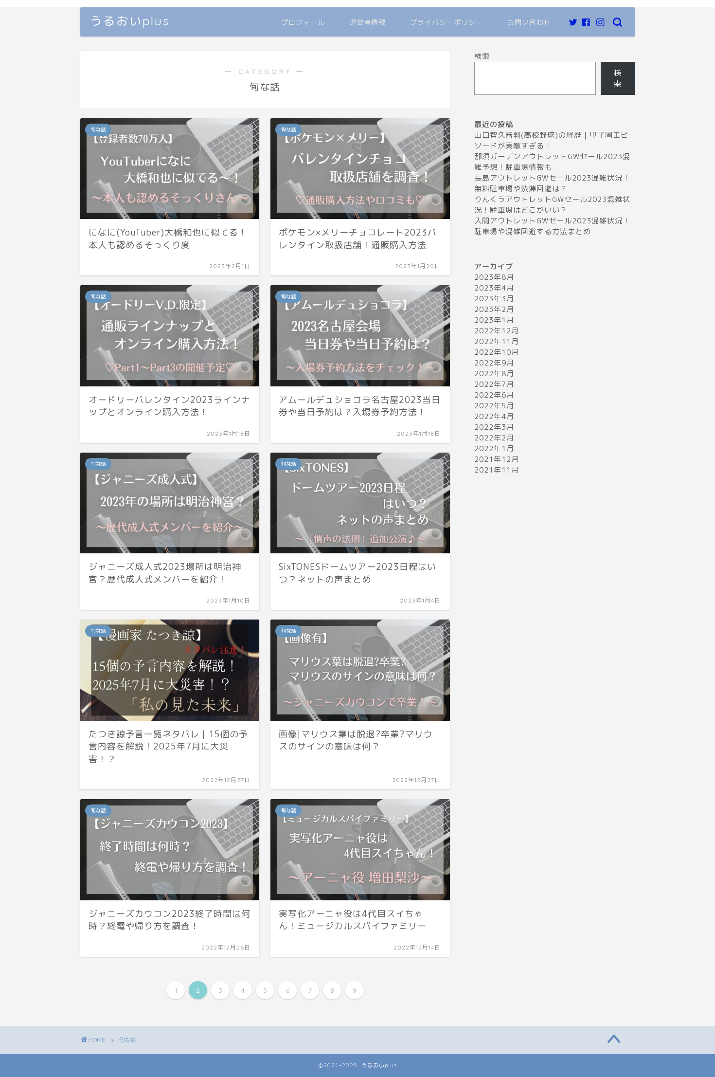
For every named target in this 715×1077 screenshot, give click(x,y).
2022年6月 (494, 395)
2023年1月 (494, 320)
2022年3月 (494, 427)
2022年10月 (496, 352)
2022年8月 (494, 373)
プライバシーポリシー (446, 22)
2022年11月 (496, 341)
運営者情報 (367, 22)
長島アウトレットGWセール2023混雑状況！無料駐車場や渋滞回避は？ (552, 183)
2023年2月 (494, 309)
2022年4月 (494, 416)
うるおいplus (130, 21)
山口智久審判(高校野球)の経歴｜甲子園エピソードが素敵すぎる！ (551, 140)
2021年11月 (496, 470)
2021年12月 (496, 459)
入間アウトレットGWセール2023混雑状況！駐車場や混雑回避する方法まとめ (552, 226)
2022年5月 (494, 406)
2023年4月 (494, 288)
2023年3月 (494, 298)
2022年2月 (494, 438)
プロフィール (303, 22)
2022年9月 (494, 363)
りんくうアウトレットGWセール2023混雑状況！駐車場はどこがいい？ (552, 204)
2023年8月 (494, 277)
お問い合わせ (529, 22)
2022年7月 (494, 384)
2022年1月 (494, 448)
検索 (482, 56)
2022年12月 (496, 331)
